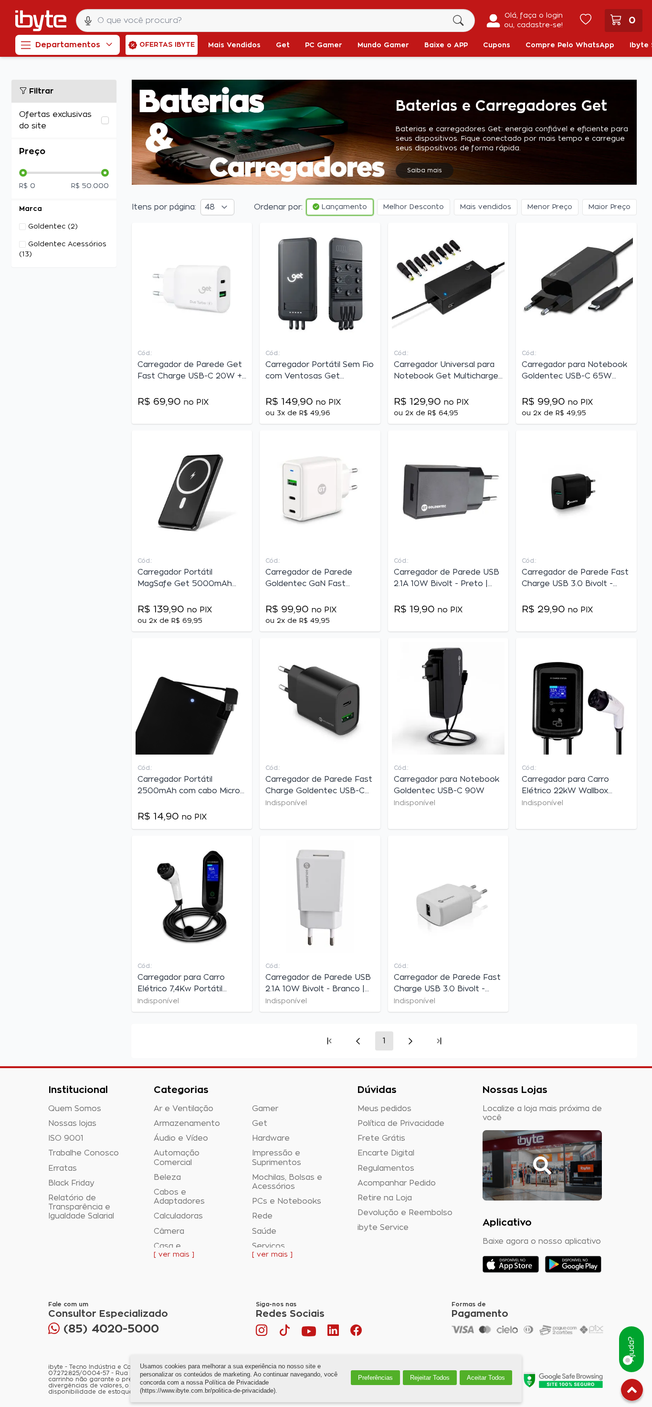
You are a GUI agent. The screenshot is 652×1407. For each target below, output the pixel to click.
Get (259, 1123)
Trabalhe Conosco (83, 1153)
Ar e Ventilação (183, 1109)
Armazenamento (187, 1123)
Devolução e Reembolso (405, 1213)
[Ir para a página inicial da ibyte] (40, 21)
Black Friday (71, 1183)
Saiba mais (424, 170)
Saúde (264, 1231)
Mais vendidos (485, 207)
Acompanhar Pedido (397, 1183)
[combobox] (275, 20)
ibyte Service (383, 1227)
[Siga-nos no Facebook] (356, 1332)
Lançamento (343, 207)
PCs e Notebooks (286, 1201)
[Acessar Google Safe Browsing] (563, 1379)
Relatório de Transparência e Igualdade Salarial (81, 1207)
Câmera (169, 1231)
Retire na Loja (385, 1198)
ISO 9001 (66, 1138)
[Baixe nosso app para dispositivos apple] (511, 1264)
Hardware (271, 1138)
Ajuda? (631, 1349)
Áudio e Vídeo (181, 1138)
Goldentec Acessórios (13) (62, 249)
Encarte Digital (386, 1153)
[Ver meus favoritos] (585, 20)
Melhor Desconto (413, 207)
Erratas (62, 1168)
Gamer (265, 1109)
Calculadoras (178, 1216)
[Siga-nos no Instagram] (262, 1332)
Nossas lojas (72, 1123)
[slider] (23, 173)
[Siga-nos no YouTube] (309, 1332)
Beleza (167, 1177)
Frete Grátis (381, 1138)
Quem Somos (74, 1109)
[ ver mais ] (174, 1254)
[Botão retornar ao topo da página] (632, 1392)
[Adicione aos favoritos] (242, 234)
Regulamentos (386, 1168)
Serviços (268, 1246)
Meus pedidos (384, 1109)
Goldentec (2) (53, 226)
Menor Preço (549, 207)
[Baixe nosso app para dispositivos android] (573, 1264)
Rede (262, 1216)
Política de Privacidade (401, 1123)
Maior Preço (610, 207)
